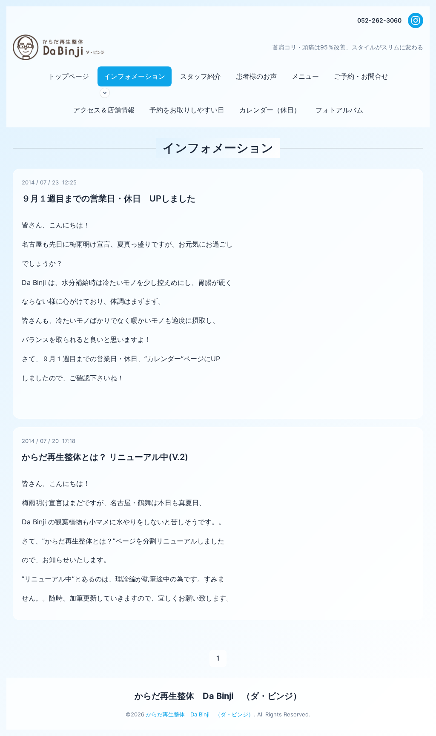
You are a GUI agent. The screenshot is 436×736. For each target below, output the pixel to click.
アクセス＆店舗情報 (104, 110)
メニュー (305, 76)
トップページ (68, 76)
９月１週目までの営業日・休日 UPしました (108, 198)
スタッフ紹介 (200, 76)
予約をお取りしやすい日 (186, 110)
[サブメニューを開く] (105, 93)
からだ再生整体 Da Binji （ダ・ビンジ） (218, 696)
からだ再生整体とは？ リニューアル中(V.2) (105, 457)
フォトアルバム (339, 110)
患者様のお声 (256, 76)
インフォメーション (134, 76)
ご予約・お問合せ (361, 76)
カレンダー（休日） (270, 110)
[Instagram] (415, 20)
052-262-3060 (379, 20)
